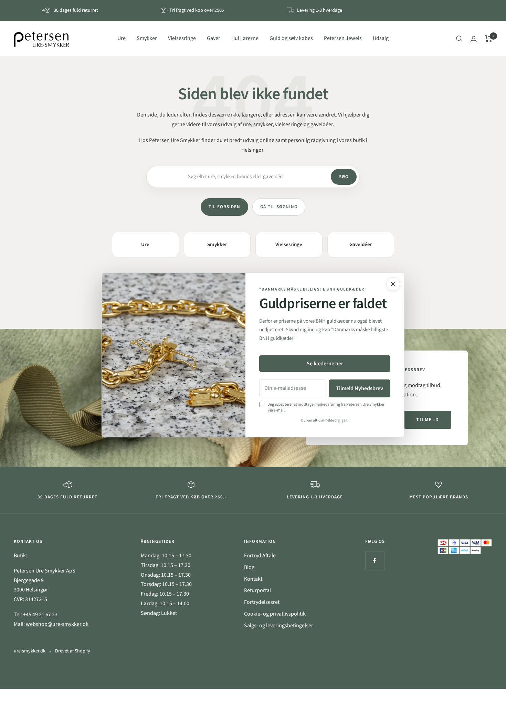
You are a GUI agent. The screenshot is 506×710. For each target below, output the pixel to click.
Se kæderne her (325, 363)
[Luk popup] (393, 284)
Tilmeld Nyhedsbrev (359, 388)
